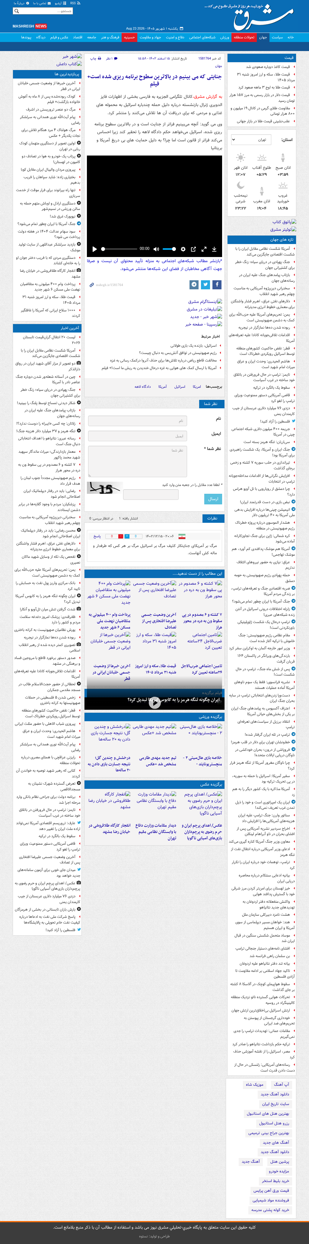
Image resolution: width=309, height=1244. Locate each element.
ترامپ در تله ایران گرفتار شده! (267, 735)
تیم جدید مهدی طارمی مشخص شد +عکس (157, 761)
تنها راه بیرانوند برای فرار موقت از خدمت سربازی (48, 193)
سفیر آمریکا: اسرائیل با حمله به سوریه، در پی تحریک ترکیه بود (263, 779)
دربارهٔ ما (19, 3)
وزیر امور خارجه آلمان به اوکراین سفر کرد (259, 648)
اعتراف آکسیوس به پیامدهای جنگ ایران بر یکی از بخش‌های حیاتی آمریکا (263, 711)
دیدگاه (41, 37)
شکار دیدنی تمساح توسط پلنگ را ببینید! (46, 403)
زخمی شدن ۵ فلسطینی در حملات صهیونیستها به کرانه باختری (52, 700)
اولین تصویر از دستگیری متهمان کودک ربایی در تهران (49, 146)
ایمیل (216, 434)
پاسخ (97, 536)
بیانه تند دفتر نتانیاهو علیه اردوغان (265, 963)
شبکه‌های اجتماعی (202, 37)
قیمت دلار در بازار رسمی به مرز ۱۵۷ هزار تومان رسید (262, 98)
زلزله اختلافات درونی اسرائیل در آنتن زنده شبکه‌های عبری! (265, 612)
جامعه (91, 37)
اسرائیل (179, 387)
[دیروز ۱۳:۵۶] (154, 646)
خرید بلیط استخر (275, 1181)
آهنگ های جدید (276, 1143)
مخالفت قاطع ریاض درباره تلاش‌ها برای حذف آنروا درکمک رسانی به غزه (163, 360)
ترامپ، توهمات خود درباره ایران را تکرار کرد (263, 865)
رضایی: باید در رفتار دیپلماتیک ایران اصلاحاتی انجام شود (52, 494)
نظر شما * (212, 449)
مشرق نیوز (251, 15)
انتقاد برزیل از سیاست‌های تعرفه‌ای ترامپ (266, 724)
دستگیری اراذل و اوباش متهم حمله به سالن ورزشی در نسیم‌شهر (50, 206)
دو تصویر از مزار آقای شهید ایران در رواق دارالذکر (47, 366)
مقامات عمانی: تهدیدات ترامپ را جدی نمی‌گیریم (264, 1034)
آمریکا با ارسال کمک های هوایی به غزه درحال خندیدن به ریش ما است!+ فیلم (159, 368)
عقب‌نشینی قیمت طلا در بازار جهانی (263, 121)
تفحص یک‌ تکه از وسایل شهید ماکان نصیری (51, 559)
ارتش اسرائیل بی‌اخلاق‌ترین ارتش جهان (260, 1010)
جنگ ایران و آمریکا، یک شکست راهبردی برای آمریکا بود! (262, 452)
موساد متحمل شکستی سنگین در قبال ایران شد (264, 938)
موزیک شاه (254, 1085)
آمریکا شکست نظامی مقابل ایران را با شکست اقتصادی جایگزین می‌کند (265, 251)
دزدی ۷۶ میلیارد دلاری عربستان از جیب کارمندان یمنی (263, 411)
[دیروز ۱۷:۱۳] (200, 646)
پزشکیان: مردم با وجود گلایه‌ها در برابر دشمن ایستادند (49, 507)
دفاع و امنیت (175, 37)
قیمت (289, 58)
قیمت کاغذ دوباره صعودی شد (268, 67)
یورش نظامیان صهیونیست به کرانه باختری (44, 630)
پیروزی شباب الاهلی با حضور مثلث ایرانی (45, 724)
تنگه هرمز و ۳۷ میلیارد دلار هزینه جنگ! (45, 431)
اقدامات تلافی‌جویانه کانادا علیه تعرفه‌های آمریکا (262, 338)
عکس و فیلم (59, 37)
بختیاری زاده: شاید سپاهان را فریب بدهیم (52, 180)
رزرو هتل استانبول (274, 1123)
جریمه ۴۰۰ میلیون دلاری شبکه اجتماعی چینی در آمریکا (263, 432)
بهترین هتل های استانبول (268, 1114)
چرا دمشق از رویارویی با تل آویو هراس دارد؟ (264, 491)
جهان (263, 37)
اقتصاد (77, 37)
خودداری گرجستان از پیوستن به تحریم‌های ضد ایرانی (269, 1021)
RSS (73, 3)
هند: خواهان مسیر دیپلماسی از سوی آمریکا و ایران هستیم (265, 925)
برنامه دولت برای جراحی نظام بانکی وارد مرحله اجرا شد (48, 799)
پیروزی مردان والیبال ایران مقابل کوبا (48, 169)
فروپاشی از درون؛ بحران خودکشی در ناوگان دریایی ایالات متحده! (265, 752)
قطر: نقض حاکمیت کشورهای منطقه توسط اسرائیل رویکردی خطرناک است (265, 351)
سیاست (277, 37)
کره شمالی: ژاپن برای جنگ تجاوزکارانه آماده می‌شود (264, 539)
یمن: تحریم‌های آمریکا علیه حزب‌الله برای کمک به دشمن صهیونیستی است (262, 317)
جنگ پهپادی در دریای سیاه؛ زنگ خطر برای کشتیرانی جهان (265, 265)
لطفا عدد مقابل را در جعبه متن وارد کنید (192, 485)
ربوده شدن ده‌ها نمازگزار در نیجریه (264, 327)
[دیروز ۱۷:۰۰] (154, 805)
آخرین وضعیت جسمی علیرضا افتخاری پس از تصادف (158, 621)
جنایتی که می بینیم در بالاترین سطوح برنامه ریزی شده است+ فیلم (154, 80)
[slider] (119, 249)
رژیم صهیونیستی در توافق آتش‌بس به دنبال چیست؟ (178, 353)
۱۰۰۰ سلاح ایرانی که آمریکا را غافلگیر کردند (50, 313)
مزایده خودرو (279, 1171)
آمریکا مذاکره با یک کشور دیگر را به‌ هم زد (263, 792)
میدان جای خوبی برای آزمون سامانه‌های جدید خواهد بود (49, 873)
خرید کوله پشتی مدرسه (270, 1210)
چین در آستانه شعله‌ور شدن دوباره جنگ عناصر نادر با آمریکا (48, 379)
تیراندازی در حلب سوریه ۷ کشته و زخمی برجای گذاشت (262, 465)
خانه (291, 37)
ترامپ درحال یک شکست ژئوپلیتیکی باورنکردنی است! (266, 625)
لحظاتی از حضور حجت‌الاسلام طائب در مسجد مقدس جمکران (49, 687)
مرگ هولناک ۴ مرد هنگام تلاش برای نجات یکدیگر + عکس (50, 133)
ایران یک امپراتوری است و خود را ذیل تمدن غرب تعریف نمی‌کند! (265, 805)
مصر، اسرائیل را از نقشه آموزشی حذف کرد (264, 1054)
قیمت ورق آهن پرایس (271, 1191)
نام (218, 419)
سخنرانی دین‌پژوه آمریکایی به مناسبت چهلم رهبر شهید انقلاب (264, 291)
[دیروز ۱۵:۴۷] (154, 738)
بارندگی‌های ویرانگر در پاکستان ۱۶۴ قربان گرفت (266, 658)
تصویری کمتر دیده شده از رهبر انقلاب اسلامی (49, 648)
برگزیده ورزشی (210, 717)
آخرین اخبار (70, 328)
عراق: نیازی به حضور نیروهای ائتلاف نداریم (266, 565)
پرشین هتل (279, 1162)
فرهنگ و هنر (110, 37)
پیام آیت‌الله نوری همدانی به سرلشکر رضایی (50, 120)
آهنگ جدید (251, 1162)
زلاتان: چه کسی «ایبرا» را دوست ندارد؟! (45, 423)
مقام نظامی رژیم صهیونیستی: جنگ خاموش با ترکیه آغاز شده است (266, 638)
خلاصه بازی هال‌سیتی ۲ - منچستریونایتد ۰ (202, 761)
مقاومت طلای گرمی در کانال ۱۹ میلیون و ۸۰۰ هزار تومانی (263, 111)
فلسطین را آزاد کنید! (275, 421)
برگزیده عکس (211, 784)
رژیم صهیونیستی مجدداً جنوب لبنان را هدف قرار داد (50, 481)
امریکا (197, 387)
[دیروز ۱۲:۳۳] (108, 646)
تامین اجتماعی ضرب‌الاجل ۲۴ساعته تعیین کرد (201, 669)
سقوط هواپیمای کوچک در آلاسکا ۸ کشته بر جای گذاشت (262, 987)
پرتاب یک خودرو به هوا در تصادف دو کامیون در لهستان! (51, 159)
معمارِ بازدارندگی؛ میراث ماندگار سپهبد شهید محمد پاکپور (49, 454)
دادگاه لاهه (143, 387)
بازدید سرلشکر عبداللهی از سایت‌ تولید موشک (49, 247)
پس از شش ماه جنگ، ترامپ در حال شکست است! (265, 672)
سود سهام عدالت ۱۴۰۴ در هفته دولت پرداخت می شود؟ (49, 234)
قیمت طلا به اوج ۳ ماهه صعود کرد (264, 87)
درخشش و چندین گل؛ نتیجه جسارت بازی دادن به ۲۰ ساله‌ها (109, 764)
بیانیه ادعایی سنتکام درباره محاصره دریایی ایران (267, 878)
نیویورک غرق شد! (62, 216)
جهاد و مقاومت (150, 37)
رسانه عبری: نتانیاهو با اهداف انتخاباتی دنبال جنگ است (49, 441)
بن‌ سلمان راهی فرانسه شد (270, 956)
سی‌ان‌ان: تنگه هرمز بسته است (267, 442)
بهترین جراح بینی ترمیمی (268, 1133)
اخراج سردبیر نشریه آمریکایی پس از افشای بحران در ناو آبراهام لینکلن (266, 831)
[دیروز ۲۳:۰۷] (200, 594)
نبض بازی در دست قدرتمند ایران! (265, 502)
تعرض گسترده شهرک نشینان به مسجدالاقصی (54, 786)
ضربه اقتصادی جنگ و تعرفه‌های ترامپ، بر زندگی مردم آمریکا (263, 591)
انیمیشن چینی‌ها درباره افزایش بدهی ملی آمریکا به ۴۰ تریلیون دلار (264, 512)
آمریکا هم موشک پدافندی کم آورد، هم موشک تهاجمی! (263, 552)
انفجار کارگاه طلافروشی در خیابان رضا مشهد (109, 828)
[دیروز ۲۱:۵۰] (154, 703)
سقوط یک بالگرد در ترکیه (271, 388)
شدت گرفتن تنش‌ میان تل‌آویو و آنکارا (47, 609)
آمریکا (162, 387)
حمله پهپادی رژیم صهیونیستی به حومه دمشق (264, 578)
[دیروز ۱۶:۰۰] (108, 805)
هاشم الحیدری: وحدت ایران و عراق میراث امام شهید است (266, 364)
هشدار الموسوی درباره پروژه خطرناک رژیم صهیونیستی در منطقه (265, 525)
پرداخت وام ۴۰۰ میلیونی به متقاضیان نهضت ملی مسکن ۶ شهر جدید (109, 621)
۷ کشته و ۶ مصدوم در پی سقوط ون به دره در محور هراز (202, 621)
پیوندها (26, 37)
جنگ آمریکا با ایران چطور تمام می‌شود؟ (261, 601)
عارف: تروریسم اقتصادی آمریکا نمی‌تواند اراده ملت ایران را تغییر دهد (48, 826)
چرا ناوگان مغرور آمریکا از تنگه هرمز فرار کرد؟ (262, 765)
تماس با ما (40, 3)
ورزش (224, 37)
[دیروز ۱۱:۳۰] (108, 738)
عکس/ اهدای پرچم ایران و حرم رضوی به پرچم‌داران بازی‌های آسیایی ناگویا (202, 832)
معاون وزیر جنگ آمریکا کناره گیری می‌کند (259, 841)
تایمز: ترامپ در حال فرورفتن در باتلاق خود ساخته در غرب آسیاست (264, 377)
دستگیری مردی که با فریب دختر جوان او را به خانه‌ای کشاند (48, 260)
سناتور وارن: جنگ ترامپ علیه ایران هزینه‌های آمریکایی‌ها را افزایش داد (266, 818)
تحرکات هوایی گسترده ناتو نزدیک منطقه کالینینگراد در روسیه (263, 1000)
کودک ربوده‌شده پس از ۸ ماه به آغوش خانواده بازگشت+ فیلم (49, 99)
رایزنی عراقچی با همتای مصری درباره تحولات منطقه (50, 760)
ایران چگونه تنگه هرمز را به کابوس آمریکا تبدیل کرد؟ (174, 700)
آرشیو (58, 3)
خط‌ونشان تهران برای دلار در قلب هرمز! (260, 742)
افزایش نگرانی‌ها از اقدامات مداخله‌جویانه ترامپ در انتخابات (262, 478)
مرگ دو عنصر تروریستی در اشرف (50, 109)
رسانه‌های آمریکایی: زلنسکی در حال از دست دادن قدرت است (264, 1067)
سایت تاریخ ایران (275, 1104)
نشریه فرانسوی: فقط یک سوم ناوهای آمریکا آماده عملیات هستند (264, 685)
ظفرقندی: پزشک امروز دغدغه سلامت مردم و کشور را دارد (50, 619)
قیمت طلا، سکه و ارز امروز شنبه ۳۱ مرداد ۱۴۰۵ (266, 77)
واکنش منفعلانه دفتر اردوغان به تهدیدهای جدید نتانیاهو (269, 904)
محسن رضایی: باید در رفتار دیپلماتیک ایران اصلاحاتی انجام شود (50, 533)
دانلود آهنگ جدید (275, 1094)
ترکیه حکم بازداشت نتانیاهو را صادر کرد (261, 1044)
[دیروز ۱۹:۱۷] (154, 594)
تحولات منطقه (244, 37)
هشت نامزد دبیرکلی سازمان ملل (266, 915)
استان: (286, 140)
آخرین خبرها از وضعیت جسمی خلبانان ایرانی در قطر (111, 672)
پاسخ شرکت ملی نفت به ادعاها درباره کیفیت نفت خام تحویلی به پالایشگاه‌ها (49, 919)
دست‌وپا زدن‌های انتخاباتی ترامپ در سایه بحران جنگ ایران (262, 698)
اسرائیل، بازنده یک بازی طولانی (193, 346)
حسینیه (129, 37)
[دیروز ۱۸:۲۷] (108, 594)
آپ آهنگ (281, 1085)
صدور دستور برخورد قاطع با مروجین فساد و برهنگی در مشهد (47, 661)
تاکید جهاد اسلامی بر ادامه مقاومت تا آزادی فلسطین (265, 973)
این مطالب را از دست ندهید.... (197, 574)
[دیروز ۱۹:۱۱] (200, 805)
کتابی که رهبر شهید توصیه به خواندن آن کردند (48, 773)
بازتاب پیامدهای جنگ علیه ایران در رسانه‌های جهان (267, 278)
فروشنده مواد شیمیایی (271, 1200)
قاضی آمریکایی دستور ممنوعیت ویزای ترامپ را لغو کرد (264, 398)
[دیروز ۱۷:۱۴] (200, 738)
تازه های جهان (282, 239)
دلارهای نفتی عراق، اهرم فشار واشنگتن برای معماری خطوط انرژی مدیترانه (263, 304)
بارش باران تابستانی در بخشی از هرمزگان (45, 909)
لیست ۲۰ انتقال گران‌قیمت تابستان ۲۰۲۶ (51, 340)
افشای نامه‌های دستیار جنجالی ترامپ (262, 948)
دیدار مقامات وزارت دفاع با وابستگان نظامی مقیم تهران (155, 832)
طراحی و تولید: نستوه (154, 1236)
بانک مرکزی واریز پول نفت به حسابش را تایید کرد (48, 586)
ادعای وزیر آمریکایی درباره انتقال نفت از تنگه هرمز (263, 852)
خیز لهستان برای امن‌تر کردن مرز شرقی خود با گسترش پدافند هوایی (263, 891)
